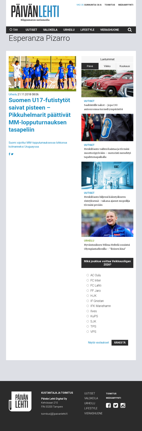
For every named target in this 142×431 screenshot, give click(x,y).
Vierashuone (109, 29)
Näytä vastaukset (98, 342)
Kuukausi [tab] (125, 66)
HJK (93, 295)
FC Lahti (95, 285)
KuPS (94, 316)
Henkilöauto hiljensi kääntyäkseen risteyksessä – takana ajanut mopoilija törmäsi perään (107, 200)
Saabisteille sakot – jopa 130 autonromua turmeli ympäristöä (103, 107)
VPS (93, 331)
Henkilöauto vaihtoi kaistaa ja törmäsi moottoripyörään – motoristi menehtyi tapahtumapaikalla (107, 153)
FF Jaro (95, 290)
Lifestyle (87, 29)
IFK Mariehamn (100, 306)
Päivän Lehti (35, 12)
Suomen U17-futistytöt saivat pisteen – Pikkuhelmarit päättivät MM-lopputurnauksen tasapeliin (40, 115)
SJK (93, 321)
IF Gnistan (97, 301)
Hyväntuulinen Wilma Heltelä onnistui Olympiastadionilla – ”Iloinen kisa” (107, 246)
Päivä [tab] (90, 66)
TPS (93, 326)
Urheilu (69, 29)
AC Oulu (95, 275)
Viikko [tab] (107, 66)
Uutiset (31, 29)
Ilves (93, 311)
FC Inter (95, 280)
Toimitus (110, 5)
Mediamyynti (125, 5)
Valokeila (50, 29)
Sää (15, 29)
